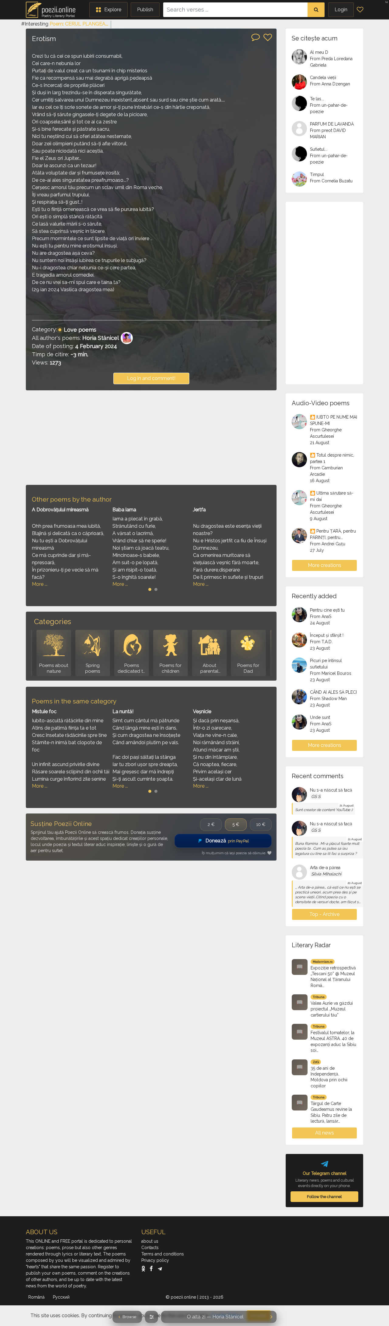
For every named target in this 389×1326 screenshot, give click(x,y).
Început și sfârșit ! (326, 635)
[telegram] (160, 1268)
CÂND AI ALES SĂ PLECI (333, 692)
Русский (62, 1297)
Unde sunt (320, 717)
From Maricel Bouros (330, 673)
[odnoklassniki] (144, 1268)
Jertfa (199, 510)
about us (149, 1241)
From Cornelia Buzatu (331, 180)
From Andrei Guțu (327, 543)
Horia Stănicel (100, 338)
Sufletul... (318, 149)
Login (341, 9)
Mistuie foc (44, 711)
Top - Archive (324, 914)
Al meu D (319, 52)
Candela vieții (323, 77)
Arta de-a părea (325, 867)
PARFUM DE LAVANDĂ (332, 124)
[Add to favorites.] (268, 37)
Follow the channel (324, 1196)
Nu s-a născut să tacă (331, 790)
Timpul (317, 174)
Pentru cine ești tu (327, 610)
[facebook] (153, 1268)
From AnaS (320, 616)
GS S (315, 796)
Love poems (80, 329)
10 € (260, 824)
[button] (108, 9)
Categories (52, 621)
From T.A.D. (321, 641)
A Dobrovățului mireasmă (60, 510)
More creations (324, 565)
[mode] (151, 1317)
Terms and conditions (162, 1254)
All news (324, 1133)
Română (37, 1297)
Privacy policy (155, 1260)
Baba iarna (124, 510)
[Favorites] (360, 9)
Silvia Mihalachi (326, 874)
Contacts (150, 1247)
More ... (39, 584)
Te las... (317, 98)
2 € (211, 824)
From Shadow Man (328, 698)
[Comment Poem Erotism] (255, 37)
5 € (235, 824)
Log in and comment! (151, 378)
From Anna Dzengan (330, 83)
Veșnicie (202, 711)
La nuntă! (122, 711)
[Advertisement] (151, 437)
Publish (145, 9)
